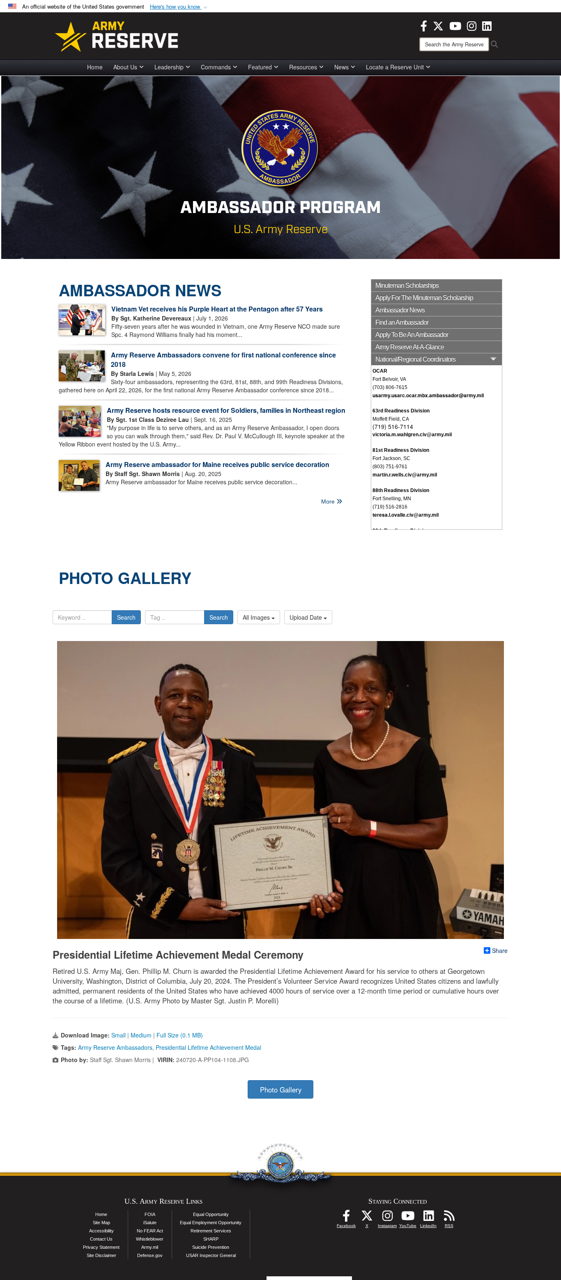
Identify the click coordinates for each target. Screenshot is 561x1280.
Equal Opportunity (211, 1214)
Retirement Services (211, 1230)
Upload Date (307, 617)
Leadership (169, 67)
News (341, 67)
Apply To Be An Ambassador (411, 334)
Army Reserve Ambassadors (115, 1047)
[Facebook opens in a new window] (424, 25)
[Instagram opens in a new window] (471, 25)
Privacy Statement (101, 1247)
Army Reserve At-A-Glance (409, 346)
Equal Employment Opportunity (210, 1222)
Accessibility (101, 1230)
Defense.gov (150, 1255)
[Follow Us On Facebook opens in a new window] (346, 1218)
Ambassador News (400, 310)
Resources (303, 67)
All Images (257, 617)
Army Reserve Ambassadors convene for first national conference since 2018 (223, 359)
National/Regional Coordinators (415, 359)
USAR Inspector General (211, 1255)
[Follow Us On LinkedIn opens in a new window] (428, 1218)
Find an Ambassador (401, 322)
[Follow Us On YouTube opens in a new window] (408, 1218)
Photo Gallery (280, 1090)
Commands (216, 67)
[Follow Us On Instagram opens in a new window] (387, 1218)
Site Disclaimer (101, 1255)
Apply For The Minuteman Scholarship (424, 297)
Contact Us (101, 1238)
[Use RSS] (449, 1218)
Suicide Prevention (210, 1247)
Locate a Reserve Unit (395, 67)
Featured (260, 67)
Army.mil (149, 1247)
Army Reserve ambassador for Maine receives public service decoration (217, 464)
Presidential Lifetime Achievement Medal (208, 1047)
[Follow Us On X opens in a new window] (366, 1218)
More (328, 501)
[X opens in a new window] (438, 25)
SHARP (210, 1238)
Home (95, 67)
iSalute (149, 1222)
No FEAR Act (150, 1230)
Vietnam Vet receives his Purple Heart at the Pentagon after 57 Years (217, 309)
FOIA (150, 1214)
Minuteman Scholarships (407, 285)
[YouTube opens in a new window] (455, 25)
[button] (179, 6)
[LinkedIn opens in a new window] (487, 25)
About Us (125, 67)
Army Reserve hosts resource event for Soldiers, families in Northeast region (226, 410)
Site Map (101, 1222)
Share (500, 950)
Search (126, 617)
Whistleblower (149, 1238)
